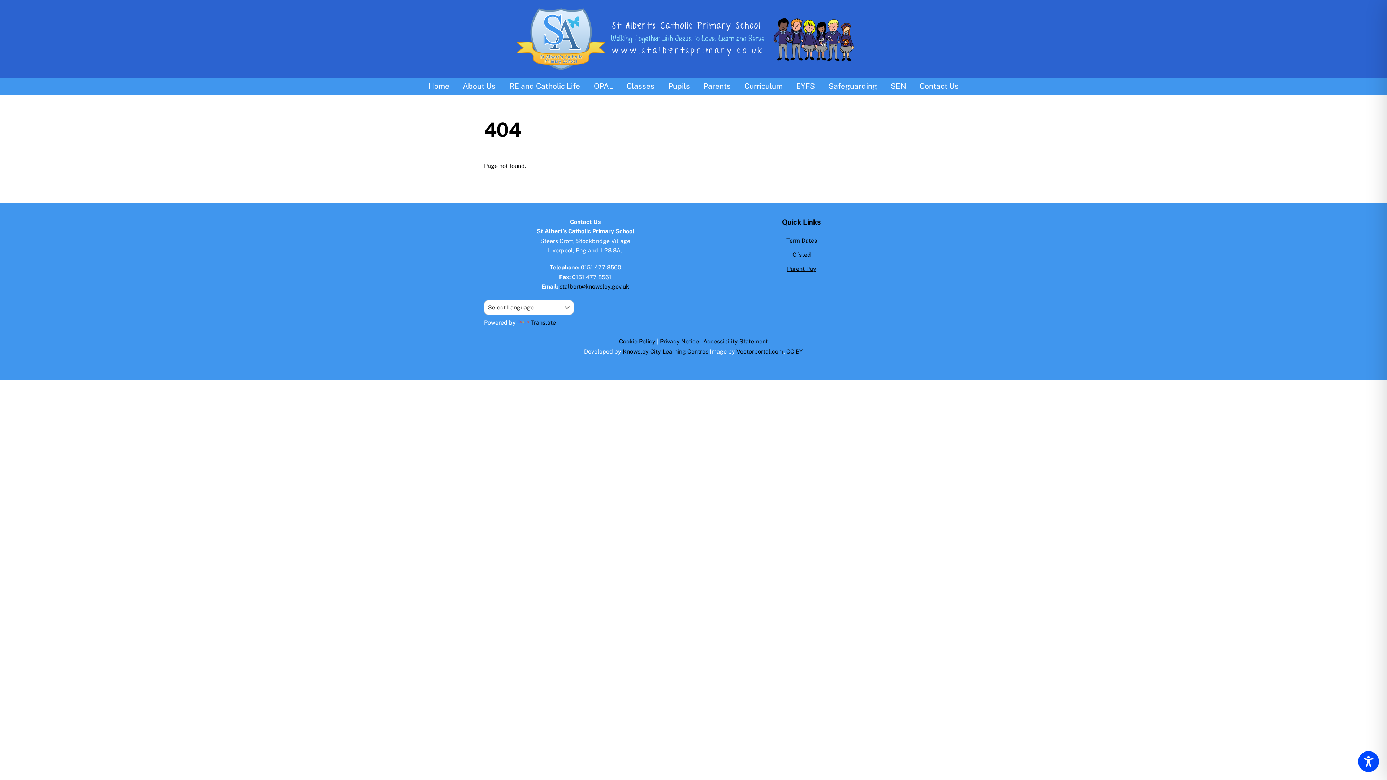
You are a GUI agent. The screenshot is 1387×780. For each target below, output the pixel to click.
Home (438, 86)
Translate (543, 322)
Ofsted (801, 254)
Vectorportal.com (759, 351)
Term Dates (801, 240)
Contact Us (939, 86)
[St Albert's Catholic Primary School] (693, 73)
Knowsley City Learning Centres (665, 351)
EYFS (805, 86)
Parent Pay (801, 268)
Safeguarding (853, 86)
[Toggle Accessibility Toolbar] (1368, 761)
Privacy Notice (679, 341)
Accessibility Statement (735, 341)
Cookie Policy (637, 341)
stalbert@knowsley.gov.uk (594, 286)
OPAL (603, 86)
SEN (898, 86)
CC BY (794, 351)
